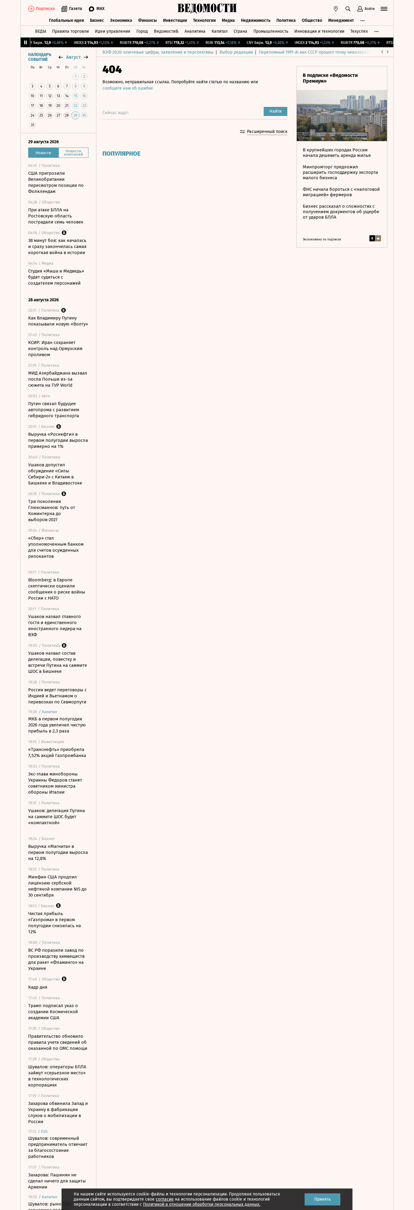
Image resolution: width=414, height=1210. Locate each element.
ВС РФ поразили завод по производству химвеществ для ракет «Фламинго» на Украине (56, 959)
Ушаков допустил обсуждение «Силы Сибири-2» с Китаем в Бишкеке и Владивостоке (55, 474)
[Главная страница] (207, 8)
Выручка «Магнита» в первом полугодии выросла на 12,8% (58, 852)
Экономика (121, 20)
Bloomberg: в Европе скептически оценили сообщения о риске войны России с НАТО (56, 589)
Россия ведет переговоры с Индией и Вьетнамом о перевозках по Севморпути (57, 696)
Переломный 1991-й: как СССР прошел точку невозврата (314, 52)
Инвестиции (175, 20)
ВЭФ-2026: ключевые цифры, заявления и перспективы (157, 52)
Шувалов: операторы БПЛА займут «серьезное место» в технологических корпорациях (57, 1076)
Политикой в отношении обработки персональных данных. (201, 1204)
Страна (240, 31)
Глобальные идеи (66, 20)
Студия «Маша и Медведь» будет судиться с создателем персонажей (56, 277)
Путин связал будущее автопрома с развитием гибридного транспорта (53, 409)
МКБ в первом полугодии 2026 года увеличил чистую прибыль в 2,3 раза (57, 725)
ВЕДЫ (40, 31)
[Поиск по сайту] (348, 9)
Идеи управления (112, 31)
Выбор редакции (236, 52)
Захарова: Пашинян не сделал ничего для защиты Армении (57, 1181)
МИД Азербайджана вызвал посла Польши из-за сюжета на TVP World (57, 379)
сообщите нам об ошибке (127, 88)
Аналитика (195, 31)
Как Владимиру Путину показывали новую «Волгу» (58, 321)
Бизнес (97, 20)
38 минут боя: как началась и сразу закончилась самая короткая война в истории (57, 246)
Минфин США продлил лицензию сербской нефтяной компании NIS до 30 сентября (57, 886)
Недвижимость (255, 20)
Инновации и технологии (319, 31)
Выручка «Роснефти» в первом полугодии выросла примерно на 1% (58, 440)
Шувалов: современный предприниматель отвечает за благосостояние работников (58, 1147)
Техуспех (359, 31)
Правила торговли (70, 31)
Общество (312, 20)
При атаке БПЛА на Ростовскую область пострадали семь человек (55, 216)
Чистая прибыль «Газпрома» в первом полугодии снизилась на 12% (54, 922)
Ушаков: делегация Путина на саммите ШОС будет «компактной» (56, 816)
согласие (165, 1199)
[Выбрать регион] (336, 9)
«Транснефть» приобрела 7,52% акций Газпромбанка (57, 752)
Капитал (220, 31)
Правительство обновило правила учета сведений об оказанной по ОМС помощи (57, 1042)
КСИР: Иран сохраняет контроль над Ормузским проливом (55, 348)
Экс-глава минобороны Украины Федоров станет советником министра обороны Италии (55, 783)
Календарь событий (39, 57)
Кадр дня (37, 987)
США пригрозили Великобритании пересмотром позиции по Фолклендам (56, 182)
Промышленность (270, 31)
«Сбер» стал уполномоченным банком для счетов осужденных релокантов (56, 547)
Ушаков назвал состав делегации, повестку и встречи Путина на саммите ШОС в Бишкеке (57, 662)
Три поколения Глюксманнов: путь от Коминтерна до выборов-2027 (51, 510)
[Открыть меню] (384, 8)
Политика (286, 20)
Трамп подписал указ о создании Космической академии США (53, 1011)
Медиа (228, 20)
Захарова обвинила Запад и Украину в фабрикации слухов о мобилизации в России (58, 1112)
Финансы (147, 20)
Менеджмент (341, 20)
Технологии (204, 20)
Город (142, 31)
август (73, 57)
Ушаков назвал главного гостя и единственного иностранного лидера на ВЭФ (55, 625)
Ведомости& (166, 31)
